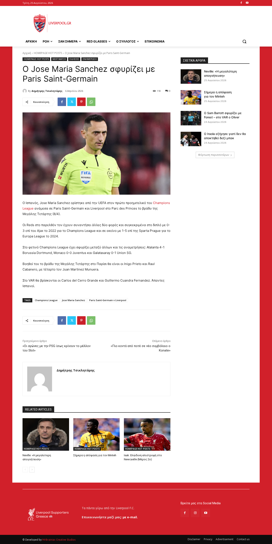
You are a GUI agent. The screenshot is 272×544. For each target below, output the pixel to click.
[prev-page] (25, 469)
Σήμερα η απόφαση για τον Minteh (94, 455)
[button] (244, 41)
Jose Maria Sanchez (73, 300)
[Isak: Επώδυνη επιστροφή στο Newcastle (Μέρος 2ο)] (147, 434)
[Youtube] (247, 3)
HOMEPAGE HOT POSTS (48, 53)
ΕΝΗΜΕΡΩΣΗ (90, 59)
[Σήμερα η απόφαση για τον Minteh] (96, 434)
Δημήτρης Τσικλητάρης (46, 90)
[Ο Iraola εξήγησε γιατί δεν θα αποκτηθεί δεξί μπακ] (191, 139)
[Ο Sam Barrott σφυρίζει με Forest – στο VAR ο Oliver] (191, 118)
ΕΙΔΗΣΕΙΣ (74, 59)
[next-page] (32, 469)
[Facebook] (241, 3)
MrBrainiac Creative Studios (58, 539)
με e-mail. (130, 517)
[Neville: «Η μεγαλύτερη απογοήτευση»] (46, 434)
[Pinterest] (81, 102)
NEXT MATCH (59, 59)
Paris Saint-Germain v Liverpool (107, 300)
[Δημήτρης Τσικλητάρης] (25, 91)
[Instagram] (195, 513)
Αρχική (27, 53)
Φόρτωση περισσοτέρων (213, 155)
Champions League (46, 300)
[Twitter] (71, 102)
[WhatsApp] (91, 102)
